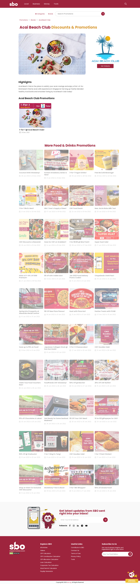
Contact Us (75, 550)
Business (36, 4)
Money (47, 4)
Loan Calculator (46, 562)
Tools (56, 4)
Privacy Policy (76, 556)
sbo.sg (69, 582)
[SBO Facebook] (69, 526)
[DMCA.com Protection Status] (15, 553)
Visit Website (105, 66)
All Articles (43, 547)
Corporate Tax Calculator (49, 565)
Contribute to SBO (77, 547)
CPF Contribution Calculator (50, 556)
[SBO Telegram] (82, 526)
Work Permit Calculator (48, 568)
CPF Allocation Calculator (49, 559)
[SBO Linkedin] (78, 526)
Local (26, 4)
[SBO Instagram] (74, 526)
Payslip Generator (46, 571)
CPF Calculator (45, 553)
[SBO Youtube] (86, 526)
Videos (42, 550)
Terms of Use (76, 553)
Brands (50, 14)
